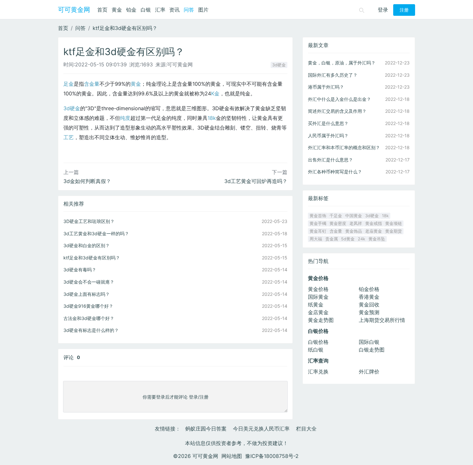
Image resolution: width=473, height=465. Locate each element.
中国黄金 (353, 215)
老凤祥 (355, 223)
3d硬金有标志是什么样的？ (91, 330)
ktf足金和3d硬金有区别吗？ (125, 28)
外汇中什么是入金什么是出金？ (339, 99)
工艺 (68, 137)
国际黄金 (318, 297)
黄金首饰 (318, 215)
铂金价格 (369, 289)
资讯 (174, 9)
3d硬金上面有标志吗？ (86, 294)
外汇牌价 (369, 371)
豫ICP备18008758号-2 (272, 456)
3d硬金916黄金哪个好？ (88, 306)
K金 (215, 93)
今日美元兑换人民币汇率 (261, 428)
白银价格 (318, 342)
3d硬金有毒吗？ (79, 269)
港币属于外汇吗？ (326, 87)
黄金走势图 (321, 320)
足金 (68, 84)
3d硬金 (279, 65)
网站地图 (231, 456)
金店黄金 (318, 312)
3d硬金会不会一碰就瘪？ (88, 282)
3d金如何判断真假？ (87, 181)
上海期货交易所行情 (382, 320)
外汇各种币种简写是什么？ (335, 171)
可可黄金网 (74, 10)
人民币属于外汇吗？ (328, 135)
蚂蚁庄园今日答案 (206, 428)
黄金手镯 (318, 223)
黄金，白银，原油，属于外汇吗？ (342, 62)
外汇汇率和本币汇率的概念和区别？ (344, 147)
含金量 (91, 84)
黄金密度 (337, 223)
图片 (203, 9)
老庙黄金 (373, 231)
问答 (189, 9)
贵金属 (331, 239)
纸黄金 (315, 304)
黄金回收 (369, 304)
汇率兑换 (318, 371)
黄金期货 (393, 231)
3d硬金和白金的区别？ (86, 245)
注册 (404, 10)
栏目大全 (306, 428)
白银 (146, 9)
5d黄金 (348, 239)
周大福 (316, 239)
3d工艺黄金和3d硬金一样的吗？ (96, 233)
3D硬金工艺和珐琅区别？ (89, 221)
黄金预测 (369, 312)
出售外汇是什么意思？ (330, 159)
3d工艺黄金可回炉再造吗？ (255, 181)
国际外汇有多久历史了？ (332, 75)
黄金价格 (318, 289)
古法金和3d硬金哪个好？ (88, 318)
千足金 (335, 215)
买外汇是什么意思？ (328, 123)
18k (212, 118)
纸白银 (315, 349)
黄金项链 (393, 223)
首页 (102, 9)
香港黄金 (369, 297)
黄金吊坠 (376, 239)
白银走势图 (372, 349)
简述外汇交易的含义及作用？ (337, 111)
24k (361, 239)
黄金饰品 (353, 231)
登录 (383, 9)
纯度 (125, 118)
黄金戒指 (373, 223)
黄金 (117, 9)
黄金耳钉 (318, 231)
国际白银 (369, 342)
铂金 (131, 9)
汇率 (160, 9)
